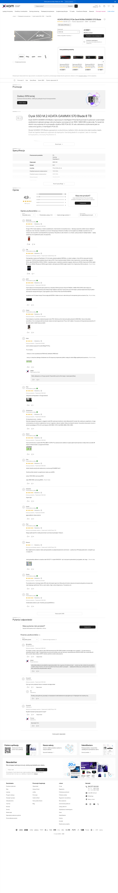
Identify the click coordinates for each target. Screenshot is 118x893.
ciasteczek (45, 440)
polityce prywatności (61, 453)
